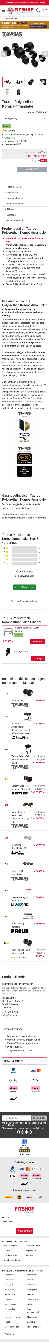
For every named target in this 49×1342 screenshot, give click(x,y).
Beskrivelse (12, 192)
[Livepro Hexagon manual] (28, 890)
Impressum (31, 1250)
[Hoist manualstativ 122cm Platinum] (8, 632)
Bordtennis (9, 1289)
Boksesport (9, 1299)
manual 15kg (17, 700)
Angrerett (30, 1255)
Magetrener (32, 1317)
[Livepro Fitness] (19, 905)
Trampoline (31, 1285)
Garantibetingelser (15, 198)
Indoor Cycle (10, 1294)
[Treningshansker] (8, 651)
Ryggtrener (9, 1322)
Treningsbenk (32, 1289)
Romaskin (31, 1280)
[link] (13, 1070)
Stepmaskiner (10, 1309)
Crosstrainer (10, 1275)
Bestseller (11, 215)
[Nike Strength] (19, 852)
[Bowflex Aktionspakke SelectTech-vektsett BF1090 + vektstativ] (28, 716)
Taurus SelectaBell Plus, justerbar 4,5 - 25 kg (20, 759)
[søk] (38, 11)
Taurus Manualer (11, 18)
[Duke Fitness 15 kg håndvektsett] (28, 942)
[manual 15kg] (28, 693)
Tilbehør (11, 209)
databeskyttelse (33, 1245)
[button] (7, 82)
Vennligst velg (10, 118)
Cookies (7, 1250)
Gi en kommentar (24, 587)
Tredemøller (10, 1280)
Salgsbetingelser (11, 1245)
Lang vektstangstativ (33, 1310)
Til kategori (38, 658)
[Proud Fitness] (19, 931)
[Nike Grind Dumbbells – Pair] (28, 837)
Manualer (31, 1294)
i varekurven (32, 169)
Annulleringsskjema (12, 1260)
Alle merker (9, 1334)
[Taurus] (12, 34)
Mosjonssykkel (11, 1304)
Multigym (9, 1285)
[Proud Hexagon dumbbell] (28, 916)
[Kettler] (19, 793)
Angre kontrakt (25, 1231)
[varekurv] (45, 10)
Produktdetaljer (14, 187)
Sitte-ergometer (33, 1299)
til (9, 1222)
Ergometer (31, 1275)
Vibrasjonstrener (34, 1327)
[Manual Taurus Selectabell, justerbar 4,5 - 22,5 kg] (28, 804)
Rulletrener (31, 1304)
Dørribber (31, 1322)
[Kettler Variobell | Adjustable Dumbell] (28, 778)
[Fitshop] (20, 10)
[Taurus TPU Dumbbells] (28, 863)
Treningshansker (22, 651)
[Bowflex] (19, 738)
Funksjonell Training (13, 1317)
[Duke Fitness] (19, 957)
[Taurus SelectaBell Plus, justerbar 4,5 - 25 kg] (28, 749)
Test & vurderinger (15, 203)
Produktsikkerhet (15, 220)
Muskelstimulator (12, 1327)
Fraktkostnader (10, 1255)
